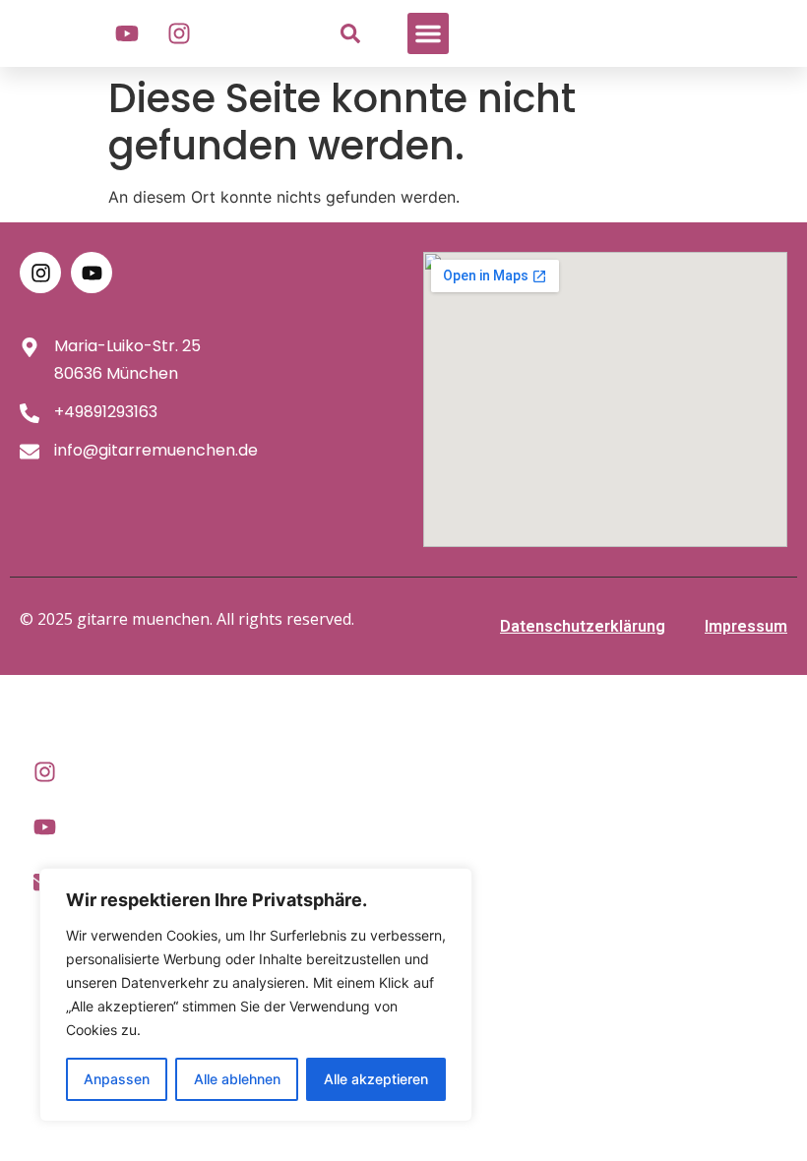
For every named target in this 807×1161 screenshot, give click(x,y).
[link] (350, 33)
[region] (255, 995)
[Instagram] (179, 33)
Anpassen (117, 1078)
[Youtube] (127, 33)
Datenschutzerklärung (582, 626)
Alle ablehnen (237, 1078)
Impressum (746, 626)
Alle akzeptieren (376, 1078)
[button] (428, 33)
